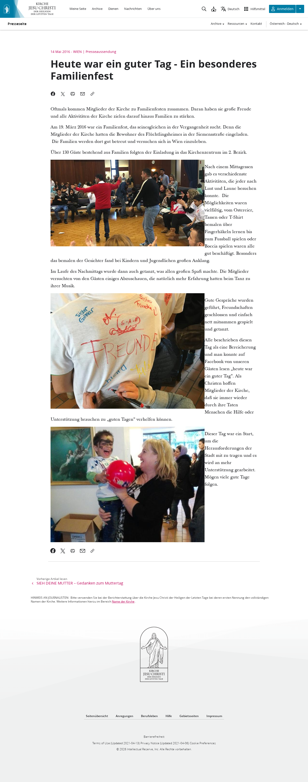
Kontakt (256, 23)
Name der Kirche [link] (123, 601)
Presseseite (17, 23)
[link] (53, 551)
